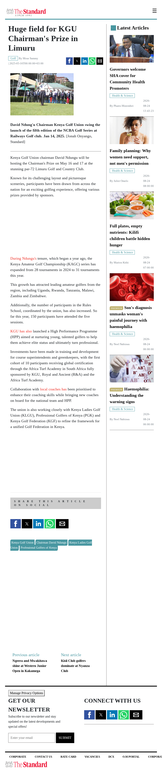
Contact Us (43, 756)
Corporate (17, 756)
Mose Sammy (30, 58)
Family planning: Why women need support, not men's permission (130, 157)
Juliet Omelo (121, 180)
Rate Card (68, 756)
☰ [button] (154, 11)
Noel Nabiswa (122, 344)
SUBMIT (65, 738)
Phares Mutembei (124, 105)
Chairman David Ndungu (51, 542)
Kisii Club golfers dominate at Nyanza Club (75, 666)
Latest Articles (133, 28)
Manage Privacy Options (26, 693)
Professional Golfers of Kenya (39, 547)
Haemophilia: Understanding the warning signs (129, 395)
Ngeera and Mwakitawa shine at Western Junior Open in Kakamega (29, 666)
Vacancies (92, 756)
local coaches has (54, 389)
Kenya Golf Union (22, 542)
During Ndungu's (23, 258)
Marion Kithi (121, 262)
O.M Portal (131, 756)
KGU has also (21, 331)
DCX (111, 756)
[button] (69, 61)
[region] (42, 227)
